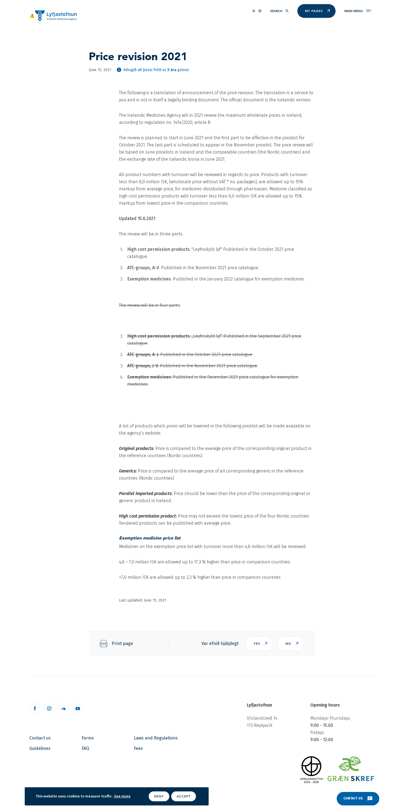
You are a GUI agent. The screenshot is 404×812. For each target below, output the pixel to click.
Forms (88, 738)
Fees (138, 748)
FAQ (85, 748)
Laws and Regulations (156, 738)
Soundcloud (63, 708)
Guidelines (40, 748)
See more (122, 796)
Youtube (78, 708)
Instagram (49, 708)
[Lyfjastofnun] (55, 15)
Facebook (35, 708)
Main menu (353, 11)
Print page (122, 643)
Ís (254, 11)
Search (276, 11)
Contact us (40, 738)
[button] (259, 643)
